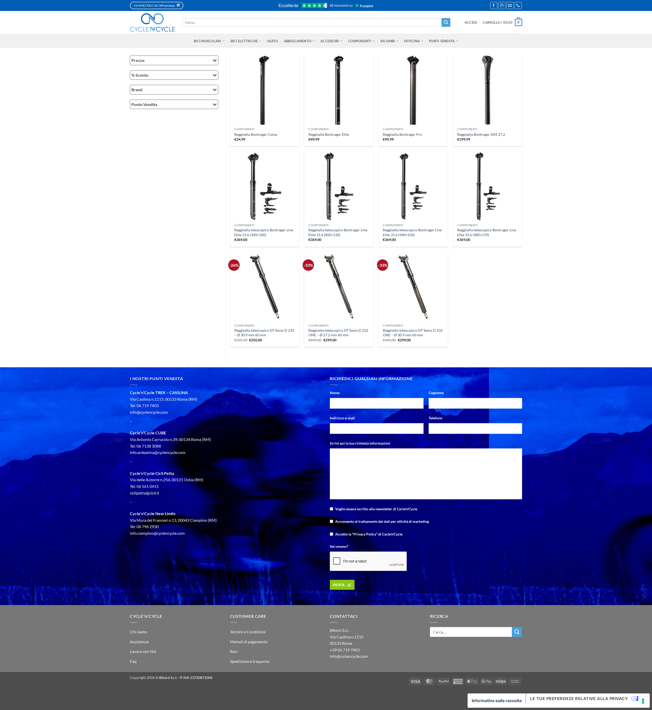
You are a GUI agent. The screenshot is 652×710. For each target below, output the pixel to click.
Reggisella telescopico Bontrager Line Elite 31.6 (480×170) (486, 232)
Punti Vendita (442, 41)
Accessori (329, 41)
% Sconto (139, 75)
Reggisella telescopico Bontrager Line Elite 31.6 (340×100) (263, 232)
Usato (272, 41)
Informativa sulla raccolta (497, 700)
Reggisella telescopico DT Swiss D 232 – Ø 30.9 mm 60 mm (264, 332)
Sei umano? (340, 546)
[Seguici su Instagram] (502, 5)
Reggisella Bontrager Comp (255, 134)
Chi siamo (138, 631)
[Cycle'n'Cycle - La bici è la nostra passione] (152, 22)
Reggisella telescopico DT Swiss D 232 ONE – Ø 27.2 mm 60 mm (338, 332)
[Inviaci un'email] (510, 5)
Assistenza (139, 641)
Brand (136, 89)
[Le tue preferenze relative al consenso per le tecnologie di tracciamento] (643, 701)
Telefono (437, 418)
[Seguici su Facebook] (493, 5)
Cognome (437, 393)
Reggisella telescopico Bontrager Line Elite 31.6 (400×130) (337, 232)
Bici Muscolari (207, 41)
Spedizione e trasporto (249, 661)
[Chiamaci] (518, 5)
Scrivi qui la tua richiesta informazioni (360, 443)
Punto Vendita (144, 104)
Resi (233, 651)
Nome (336, 393)
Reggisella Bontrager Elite (328, 134)
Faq (133, 661)
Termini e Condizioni (248, 631)
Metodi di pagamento (249, 641)
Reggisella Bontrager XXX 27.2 (481, 134)
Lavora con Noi (143, 651)
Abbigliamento (297, 41)
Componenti (359, 41)
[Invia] (446, 22)
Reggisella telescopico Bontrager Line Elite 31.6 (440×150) (412, 232)
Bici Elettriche (244, 41)
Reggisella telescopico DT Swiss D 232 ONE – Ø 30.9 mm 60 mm (413, 332)
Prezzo (137, 60)
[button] (471, 22)
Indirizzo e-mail (343, 418)
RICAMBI (388, 41)
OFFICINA (412, 41)
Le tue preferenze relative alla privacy (579, 698)
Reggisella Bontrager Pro (402, 134)
